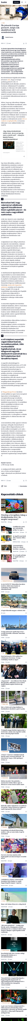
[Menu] (25, 2)
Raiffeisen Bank (16, 541)
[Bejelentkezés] (22, 2)
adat (9, 80)
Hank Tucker (16, 532)
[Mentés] (26, 43)
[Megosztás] (24, 43)
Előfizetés (16, 2)
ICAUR (2, 591)
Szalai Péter (4, 522)
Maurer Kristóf (4, 885)
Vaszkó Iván (15, 551)
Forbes (2, 637)
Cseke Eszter (4, 906)
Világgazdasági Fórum (9, 392)
